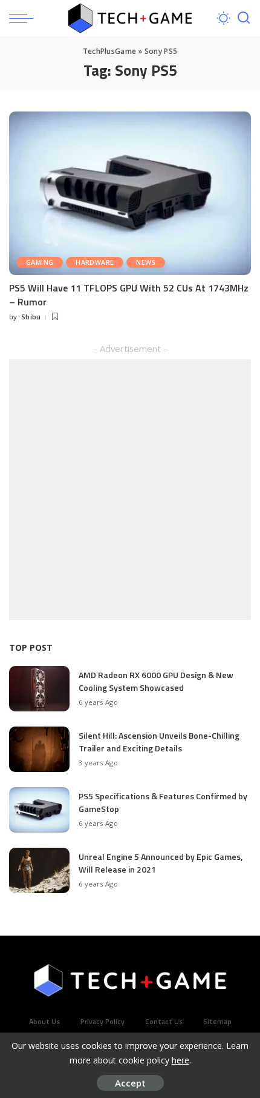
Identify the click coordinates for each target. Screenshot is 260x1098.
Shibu (31, 316)
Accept (130, 1083)
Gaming (39, 262)
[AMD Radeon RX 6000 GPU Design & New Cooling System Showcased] (39, 688)
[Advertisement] (130, 489)
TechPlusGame (109, 51)
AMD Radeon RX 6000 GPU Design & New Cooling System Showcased (156, 681)
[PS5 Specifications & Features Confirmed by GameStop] (39, 810)
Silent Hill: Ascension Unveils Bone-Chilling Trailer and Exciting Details (159, 741)
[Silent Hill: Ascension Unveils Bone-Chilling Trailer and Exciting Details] (39, 749)
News (145, 262)
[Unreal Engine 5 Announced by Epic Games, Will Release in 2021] (39, 870)
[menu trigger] (24, 18)
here (180, 1060)
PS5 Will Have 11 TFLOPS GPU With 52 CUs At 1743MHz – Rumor (129, 294)
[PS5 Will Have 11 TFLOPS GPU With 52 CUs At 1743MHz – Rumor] (130, 193)
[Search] (243, 18)
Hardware (95, 262)
